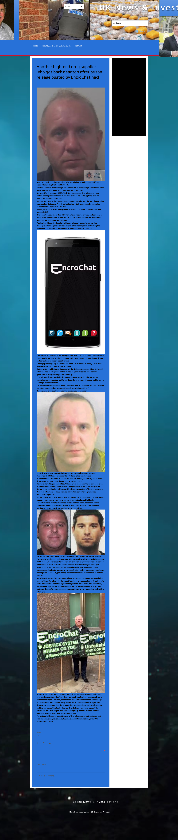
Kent (38, 735)
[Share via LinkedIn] (49, 743)
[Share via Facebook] (38, 743)
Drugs (39, 732)
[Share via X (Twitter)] (44, 743)
